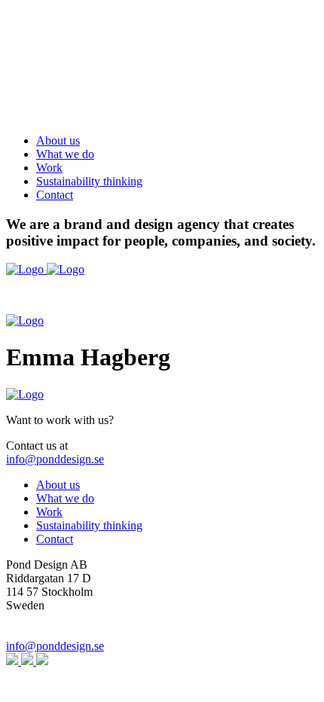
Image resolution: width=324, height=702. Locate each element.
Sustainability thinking (89, 181)
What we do (65, 154)
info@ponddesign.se (55, 459)
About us (58, 140)
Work (49, 167)
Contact (54, 194)
